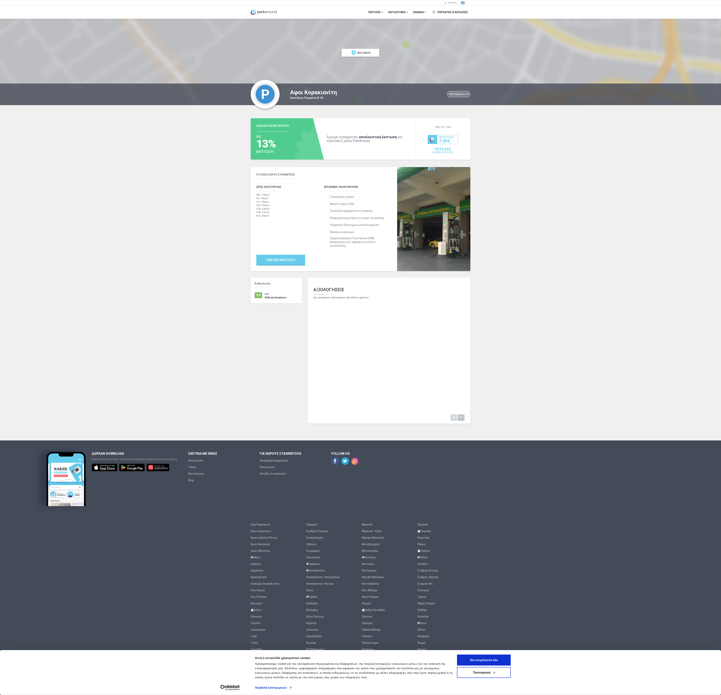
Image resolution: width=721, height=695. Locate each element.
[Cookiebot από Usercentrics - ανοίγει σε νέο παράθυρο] (230, 687)
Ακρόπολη (257, 570)
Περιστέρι (423, 537)
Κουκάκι (311, 642)
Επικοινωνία (195, 460)
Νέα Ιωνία (368, 563)
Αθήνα (256, 557)
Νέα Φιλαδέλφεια (373, 577)
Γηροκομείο (258, 629)
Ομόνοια (367, 616)
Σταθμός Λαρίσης (428, 577)
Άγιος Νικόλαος (260, 544)
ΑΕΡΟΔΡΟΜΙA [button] (397, 12)
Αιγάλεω (256, 563)
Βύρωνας (256, 616)
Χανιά (422, 623)
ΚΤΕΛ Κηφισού (315, 649)
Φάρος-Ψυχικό (426, 603)
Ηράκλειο (314, 563)
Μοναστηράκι (370, 550)
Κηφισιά (311, 623)
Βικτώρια (256, 603)
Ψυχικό (421, 649)
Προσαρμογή (481, 672)
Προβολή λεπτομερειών (271, 687)
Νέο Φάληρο (369, 590)
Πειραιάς (422, 524)
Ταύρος (422, 596)
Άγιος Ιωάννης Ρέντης (264, 537)
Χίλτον (421, 629)
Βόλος (258, 609)
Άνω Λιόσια (258, 590)
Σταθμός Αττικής (427, 570)
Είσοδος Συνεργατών (273, 473)
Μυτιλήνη (370, 557)
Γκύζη (254, 642)
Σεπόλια (422, 563)
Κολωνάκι (312, 629)
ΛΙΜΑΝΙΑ (418, 12)
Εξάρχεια (311, 524)
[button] (462, 2)
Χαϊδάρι (422, 609)
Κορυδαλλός (314, 636)
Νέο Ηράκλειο (370, 583)
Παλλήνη (367, 636)
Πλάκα (421, 544)
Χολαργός (423, 636)
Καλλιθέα (312, 603)
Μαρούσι (367, 524)
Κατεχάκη (312, 609)
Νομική (366, 603)
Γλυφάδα (256, 649)
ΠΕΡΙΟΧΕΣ (374, 12)
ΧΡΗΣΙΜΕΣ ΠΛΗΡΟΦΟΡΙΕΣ (341, 187)
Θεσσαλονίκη (316, 570)
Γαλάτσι (255, 623)
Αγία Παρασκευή (260, 524)
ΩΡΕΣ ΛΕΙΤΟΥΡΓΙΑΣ (268, 187)
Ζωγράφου (313, 550)
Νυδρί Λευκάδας (375, 609)
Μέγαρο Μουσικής (373, 537)
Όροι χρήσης (196, 473)
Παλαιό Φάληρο (371, 629)
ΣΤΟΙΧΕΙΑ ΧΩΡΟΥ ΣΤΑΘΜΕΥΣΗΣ (275, 174)
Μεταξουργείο (371, 544)
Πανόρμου (368, 649)
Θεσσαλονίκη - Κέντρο (320, 583)
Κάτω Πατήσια (315, 616)
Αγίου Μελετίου (260, 550)
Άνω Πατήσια (258, 596)
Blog (191, 480)
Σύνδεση (451, 3)
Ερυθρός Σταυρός (317, 531)
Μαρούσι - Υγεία (371, 531)
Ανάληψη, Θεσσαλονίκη (265, 583)
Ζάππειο (311, 544)
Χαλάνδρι (423, 616)
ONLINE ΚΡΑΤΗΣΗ (280, 260)
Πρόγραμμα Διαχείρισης (274, 460)
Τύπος (192, 467)
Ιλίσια (309, 590)
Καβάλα (313, 596)
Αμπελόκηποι (259, 577)
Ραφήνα (425, 550)
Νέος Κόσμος (370, 596)
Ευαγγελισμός (315, 537)
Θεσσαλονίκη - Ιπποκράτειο (323, 577)
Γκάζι (254, 636)
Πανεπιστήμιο (370, 642)
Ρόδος (423, 557)
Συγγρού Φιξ (425, 583)
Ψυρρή (421, 642)
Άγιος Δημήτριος (261, 531)
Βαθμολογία (262, 283)
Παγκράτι (367, 623)
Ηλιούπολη (313, 557)
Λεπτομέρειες (457, 94)
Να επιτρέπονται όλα (484, 660)
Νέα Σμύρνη (369, 570)
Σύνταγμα (423, 590)
